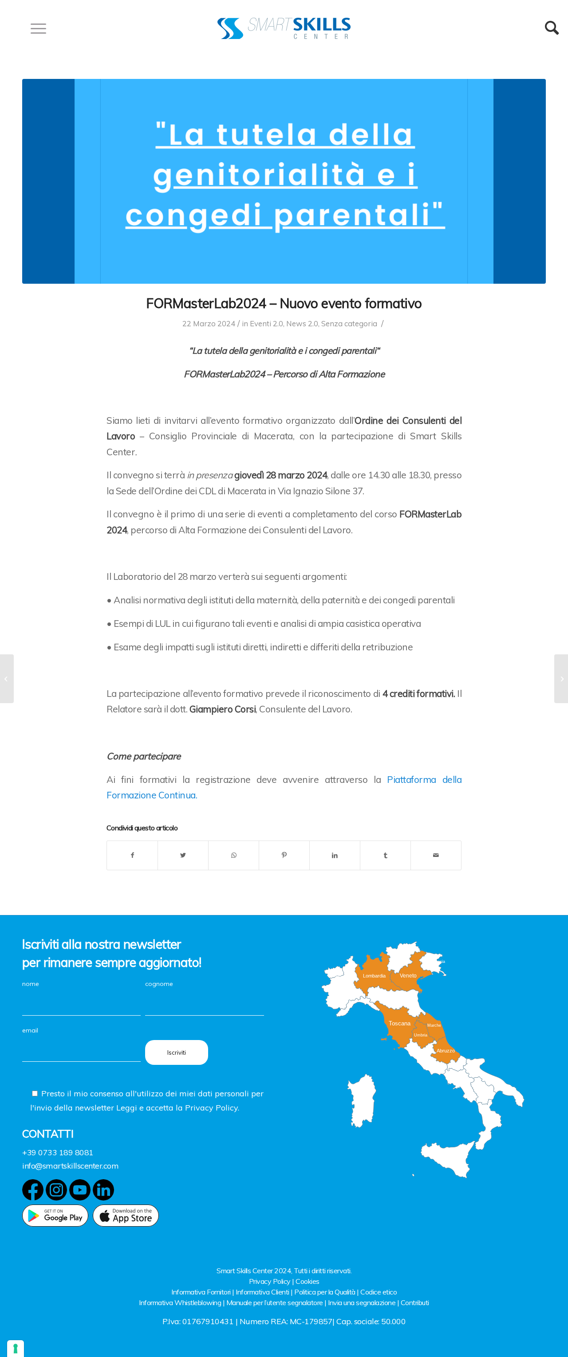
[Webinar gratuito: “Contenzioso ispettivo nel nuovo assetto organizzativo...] (561, 678)
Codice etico (378, 1291)
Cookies (308, 1281)
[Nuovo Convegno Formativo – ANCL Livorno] (7, 678)
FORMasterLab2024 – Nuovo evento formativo (284, 303)
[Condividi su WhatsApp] (234, 855)
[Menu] (35, 28)
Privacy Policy (270, 1281)
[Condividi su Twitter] (183, 855)
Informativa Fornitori (201, 1291)
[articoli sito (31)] (284, 181)
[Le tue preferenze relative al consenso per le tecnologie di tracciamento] (15, 1348)
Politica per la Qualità (324, 1291)
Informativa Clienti (262, 1291)
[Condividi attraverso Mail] (436, 855)
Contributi (415, 1302)
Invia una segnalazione (361, 1302)
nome (30, 984)
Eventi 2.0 (266, 323)
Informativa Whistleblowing (180, 1302)
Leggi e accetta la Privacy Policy (177, 1108)
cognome (159, 984)
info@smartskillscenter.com (70, 1166)
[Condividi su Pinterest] (284, 855)
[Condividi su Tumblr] (385, 855)
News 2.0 (302, 323)
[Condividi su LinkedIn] (335, 855)
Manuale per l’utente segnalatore (274, 1302)
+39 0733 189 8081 (58, 1152)
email (30, 1030)
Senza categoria (349, 323)
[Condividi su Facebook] (132, 855)
